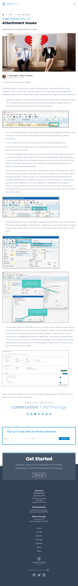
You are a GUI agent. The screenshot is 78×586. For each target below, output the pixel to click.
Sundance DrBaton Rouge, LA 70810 (39, 520)
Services (39, 536)
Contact (39, 532)
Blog (39, 551)
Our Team (39, 540)
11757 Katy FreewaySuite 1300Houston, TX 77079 (39, 500)
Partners (39, 543)
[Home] (3, 15)
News (39, 547)
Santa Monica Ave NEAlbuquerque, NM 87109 (39, 511)
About (39, 528)
